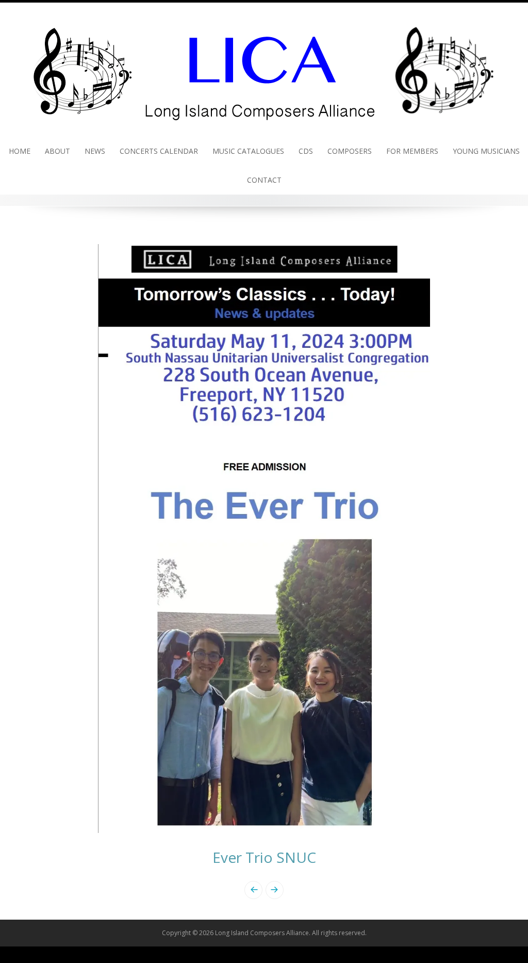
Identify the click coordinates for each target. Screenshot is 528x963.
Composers (349, 151)
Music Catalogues (248, 151)
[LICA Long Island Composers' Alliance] (264, 68)
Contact (264, 180)
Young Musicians (486, 151)
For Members (412, 151)
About (57, 151)
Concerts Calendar (159, 151)
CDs (306, 151)
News (95, 151)
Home (19, 151)
